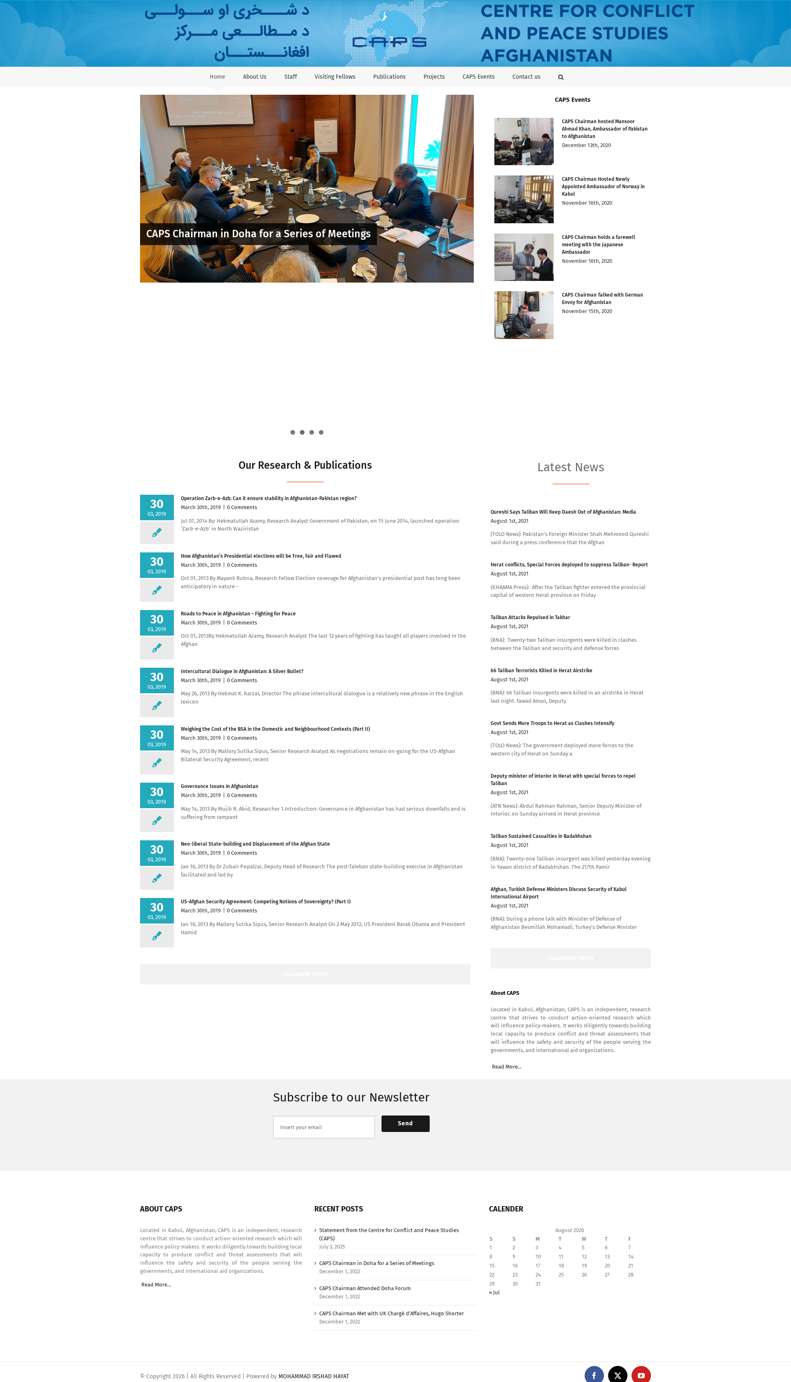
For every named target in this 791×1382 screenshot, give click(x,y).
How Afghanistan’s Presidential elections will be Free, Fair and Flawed (261, 556)
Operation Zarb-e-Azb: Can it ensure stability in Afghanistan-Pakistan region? (269, 498)
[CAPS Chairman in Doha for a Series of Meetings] (307, 189)
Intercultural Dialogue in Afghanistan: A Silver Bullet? (242, 671)
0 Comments (242, 507)
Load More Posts (305, 974)
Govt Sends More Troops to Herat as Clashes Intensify (552, 723)
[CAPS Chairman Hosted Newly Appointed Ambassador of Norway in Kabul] (524, 199)
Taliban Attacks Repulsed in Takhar (530, 617)
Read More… (507, 1067)
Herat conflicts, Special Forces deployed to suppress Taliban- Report (569, 565)
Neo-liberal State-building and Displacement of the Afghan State (255, 844)
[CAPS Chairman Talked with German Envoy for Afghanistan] (524, 315)
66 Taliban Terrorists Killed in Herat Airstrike (541, 670)
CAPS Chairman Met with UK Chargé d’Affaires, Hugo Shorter (286, 359)
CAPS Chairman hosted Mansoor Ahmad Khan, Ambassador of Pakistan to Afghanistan (605, 129)
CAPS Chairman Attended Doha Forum (365, 1288)
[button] (561, 77)
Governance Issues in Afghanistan (219, 786)
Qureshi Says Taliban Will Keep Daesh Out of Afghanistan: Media (563, 512)
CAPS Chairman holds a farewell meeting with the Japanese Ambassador (598, 244)
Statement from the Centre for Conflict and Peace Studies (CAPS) (389, 1234)
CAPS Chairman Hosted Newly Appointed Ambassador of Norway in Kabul (603, 186)
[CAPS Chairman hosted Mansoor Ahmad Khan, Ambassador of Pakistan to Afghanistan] (524, 142)
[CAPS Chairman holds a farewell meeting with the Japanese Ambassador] (524, 257)
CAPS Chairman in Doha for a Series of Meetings (258, 234)
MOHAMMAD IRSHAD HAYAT (313, 1376)
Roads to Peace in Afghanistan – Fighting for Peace (239, 614)
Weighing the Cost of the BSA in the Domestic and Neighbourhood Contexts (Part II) (275, 729)
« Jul (494, 1292)
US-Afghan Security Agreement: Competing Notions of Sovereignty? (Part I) (266, 902)
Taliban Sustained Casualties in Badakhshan (541, 836)
